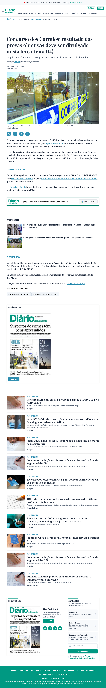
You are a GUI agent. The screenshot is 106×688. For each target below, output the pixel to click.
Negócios (10, 19)
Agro (20, 19)
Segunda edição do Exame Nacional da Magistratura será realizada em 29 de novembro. (55, 447)
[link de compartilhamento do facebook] (15, 134)
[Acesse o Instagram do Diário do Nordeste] (45, 628)
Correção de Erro (63, 675)
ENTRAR (91, 8)
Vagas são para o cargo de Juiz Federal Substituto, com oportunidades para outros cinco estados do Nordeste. (62, 505)
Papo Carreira (36, 19)
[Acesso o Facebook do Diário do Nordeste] (50, 628)
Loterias (55, 19)
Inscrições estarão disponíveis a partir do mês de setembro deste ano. (49, 583)
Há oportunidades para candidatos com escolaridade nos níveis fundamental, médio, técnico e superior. (60, 563)
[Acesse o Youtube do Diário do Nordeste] (60, 628)
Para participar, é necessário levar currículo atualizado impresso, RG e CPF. (51, 544)
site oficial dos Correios (22, 178)
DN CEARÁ (38, 14)
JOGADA (67, 14)
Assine (38, 670)
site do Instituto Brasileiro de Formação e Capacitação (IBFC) (69, 178)
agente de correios (54, 143)
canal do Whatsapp (76, 283)
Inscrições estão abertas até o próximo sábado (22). (44, 524)
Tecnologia (46, 19)
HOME (20, 14)
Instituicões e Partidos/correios (18, 294)
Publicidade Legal (76, 3)
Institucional (69, 670)
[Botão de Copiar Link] (27, 134)
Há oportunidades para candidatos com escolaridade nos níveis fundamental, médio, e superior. (57, 466)
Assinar (14, 379)
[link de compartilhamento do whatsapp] (9, 134)
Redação (17, 62)
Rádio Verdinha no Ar (32, 3)
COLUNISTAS (92, 14)
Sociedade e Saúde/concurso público (45, 294)
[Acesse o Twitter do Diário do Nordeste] (55, 628)
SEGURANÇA (58, 14)
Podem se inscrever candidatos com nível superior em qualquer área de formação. (53, 406)
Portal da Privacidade (44, 675)
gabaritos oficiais (18, 187)
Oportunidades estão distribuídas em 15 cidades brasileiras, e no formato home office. (54, 486)
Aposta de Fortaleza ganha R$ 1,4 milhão (54, 3)
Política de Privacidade (87, 658)
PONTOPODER (48, 14)
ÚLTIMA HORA (28, 14)
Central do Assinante (52, 670)
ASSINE (100, 8)
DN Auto (26, 19)
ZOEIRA (83, 14)
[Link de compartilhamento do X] (21, 134)
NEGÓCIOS (75, 14)
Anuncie (14, 670)
